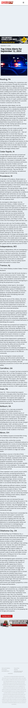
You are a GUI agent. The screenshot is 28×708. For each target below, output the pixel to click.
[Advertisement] (14, 20)
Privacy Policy (16, 668)
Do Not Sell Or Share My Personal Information (18, 672)
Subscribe (16, 669)
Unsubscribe (10, 673)
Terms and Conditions (6, 668)
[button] (23, 2)
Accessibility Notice (5, 671)
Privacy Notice (4, 669)
